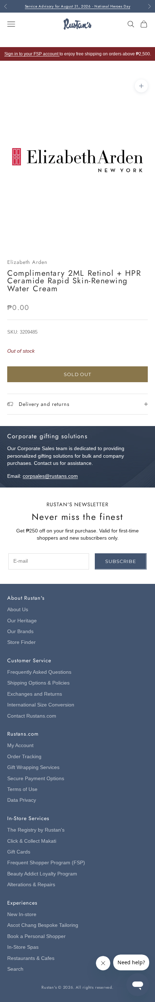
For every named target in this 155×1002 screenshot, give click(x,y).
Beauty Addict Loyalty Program (42, 874)
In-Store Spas (23, 947)
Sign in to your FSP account (31, 53)
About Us (17, 609)
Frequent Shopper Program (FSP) (46, 862)
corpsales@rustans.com (50, 476)
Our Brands (20, 631)
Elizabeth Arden (27, 262)
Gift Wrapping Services (33, 767)
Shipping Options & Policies (38, 683)
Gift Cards (18, 852)
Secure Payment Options (35, 778)
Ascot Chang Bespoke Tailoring (42, 925)
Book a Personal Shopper (36, 936)
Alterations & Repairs (31, 884)
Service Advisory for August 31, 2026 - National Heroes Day (77, 6)
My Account (20, 745)
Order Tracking (24, 756)
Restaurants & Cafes (30, 958)
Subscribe (120, 561)
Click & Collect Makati (31, 841)
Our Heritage (22, 620)
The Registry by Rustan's (36, 830)
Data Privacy (21, 800)
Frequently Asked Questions (39, 672)
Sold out (77, 374)
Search (15, 969)
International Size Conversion (40, 705)
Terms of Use (22, 789)
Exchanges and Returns (34, 694)
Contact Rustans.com (31, 716)
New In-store (21, 914)
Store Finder (21, 642)
